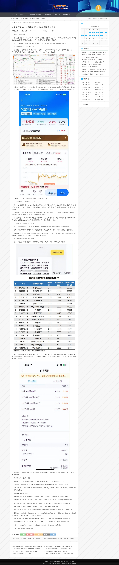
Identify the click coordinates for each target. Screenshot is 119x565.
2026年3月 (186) (86, 87)
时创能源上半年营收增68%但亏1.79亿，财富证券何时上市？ (97, 74)
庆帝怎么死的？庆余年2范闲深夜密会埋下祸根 (93, 71)
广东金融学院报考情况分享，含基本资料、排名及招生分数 (60, 539)
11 (102, 35)
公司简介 (22, 14)
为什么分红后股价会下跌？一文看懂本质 (23, 553)
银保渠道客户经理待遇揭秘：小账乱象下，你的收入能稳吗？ (97, 54)
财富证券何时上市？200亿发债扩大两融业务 (93, 62)
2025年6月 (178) (99, 97)
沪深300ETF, (30, 534)
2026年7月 (94, 26)
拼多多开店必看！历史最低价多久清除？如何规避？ (27, 539)
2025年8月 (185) (99, 94)
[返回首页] (12, 23)
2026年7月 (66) (86, 82)
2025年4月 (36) (99, 99)
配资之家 (57, 14)
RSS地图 (66, 561)
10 (97, 35)
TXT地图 (72, 561)
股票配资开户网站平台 (34, 14)
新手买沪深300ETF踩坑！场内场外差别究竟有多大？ (34, 27)
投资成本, (46, 534)
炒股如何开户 (24, 31)
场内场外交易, (39, 534)
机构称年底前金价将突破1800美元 (90, 57)
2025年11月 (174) (86, 92)
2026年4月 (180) (99, 85)
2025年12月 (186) (99, 89)
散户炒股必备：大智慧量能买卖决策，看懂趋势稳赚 (59, 546)
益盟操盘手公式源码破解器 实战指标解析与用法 (94, 52)
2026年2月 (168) (99, 87)
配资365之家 (66, 14)
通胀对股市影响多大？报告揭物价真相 (91, 64)
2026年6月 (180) (99, 82)
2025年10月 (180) (99, 92)
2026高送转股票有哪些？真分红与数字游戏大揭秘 (58, 549)
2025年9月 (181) (86, 94)
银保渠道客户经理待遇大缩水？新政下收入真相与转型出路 (96, 59)
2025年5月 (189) (86, 99)
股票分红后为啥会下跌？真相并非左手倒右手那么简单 (59, 553)
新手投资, (23, 534)
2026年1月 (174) (86, 89)
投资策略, (53, 534)
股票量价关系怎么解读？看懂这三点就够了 (56, 551)
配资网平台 (48, 14)
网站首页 (14, 14)
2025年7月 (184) (86, 97)
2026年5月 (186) (86, 85)
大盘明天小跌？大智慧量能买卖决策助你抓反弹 (25, 551)
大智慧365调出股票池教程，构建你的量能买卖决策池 (26, 549)
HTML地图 (60, 561)
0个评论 (53, 31)
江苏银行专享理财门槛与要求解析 (90, 67)
